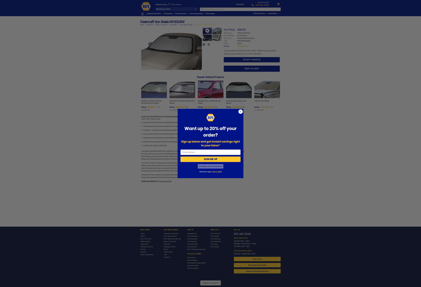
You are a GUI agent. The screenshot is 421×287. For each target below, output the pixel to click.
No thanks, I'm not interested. (210, 166)
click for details (217, 172)
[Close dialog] (241, 112)
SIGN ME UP (210, 159)
